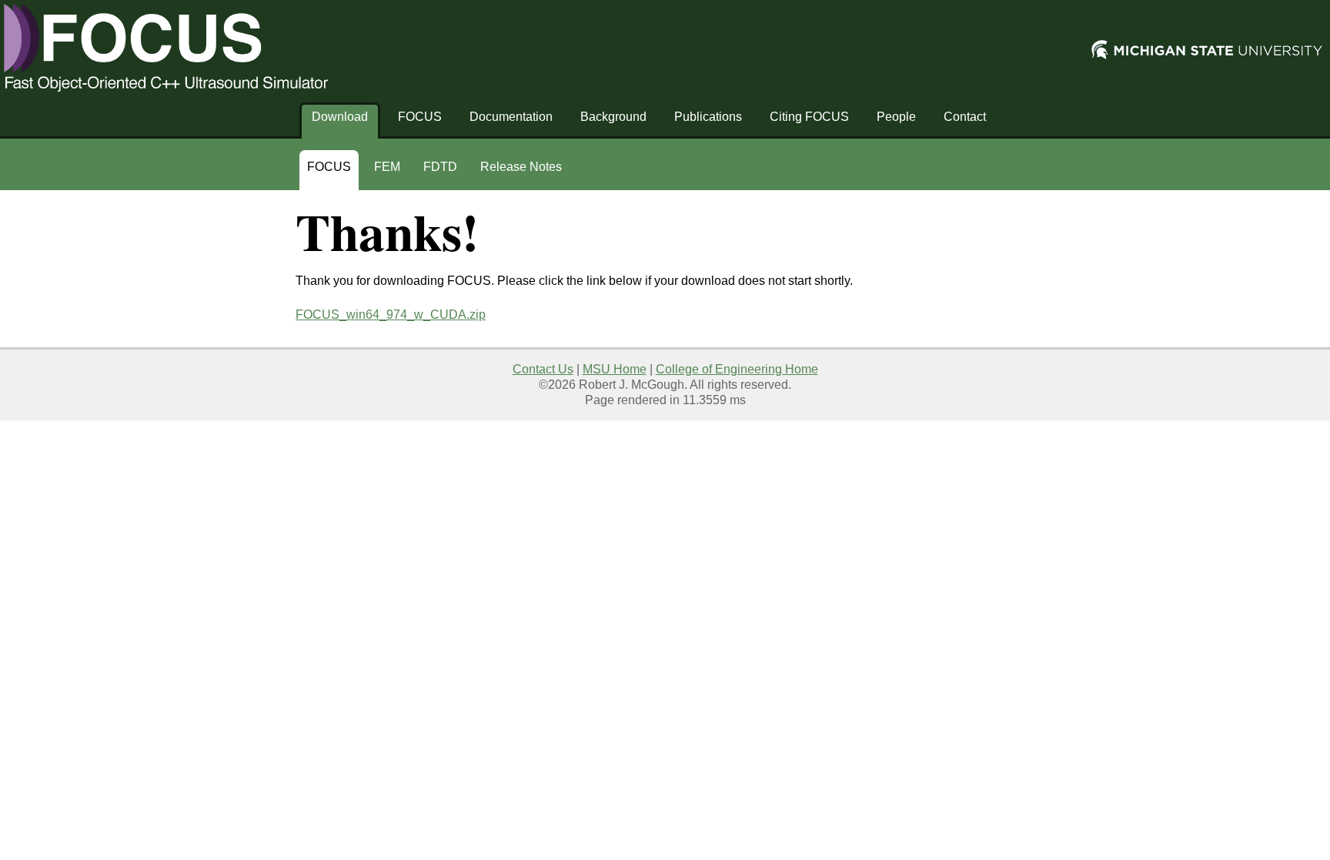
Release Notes (521, 166)
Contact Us (543, 369)
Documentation (511, 116)
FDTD (440, 166)
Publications (708, 116)
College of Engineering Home (737, 369)
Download (340, 116)
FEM (387, 166)
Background (613, 116)
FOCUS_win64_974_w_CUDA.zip (391, 314)
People (896, 116)
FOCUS (420, 116)
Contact (965, 116)
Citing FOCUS (809, 116)
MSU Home (615, 369)
